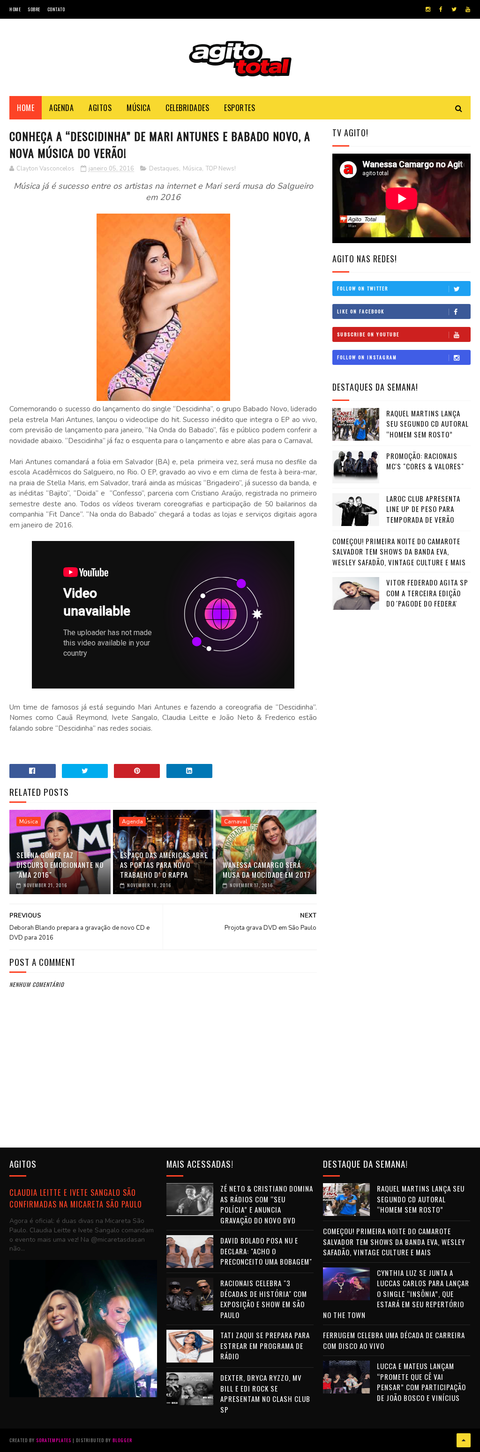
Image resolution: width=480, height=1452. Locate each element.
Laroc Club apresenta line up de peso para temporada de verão (423, 509)
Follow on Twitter (362, 288)
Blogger (122, 1440)
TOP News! (221, 168)
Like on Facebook (360, 311)
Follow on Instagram (367, 357)
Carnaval (236, 821)
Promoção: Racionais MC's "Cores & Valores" (425, 461)
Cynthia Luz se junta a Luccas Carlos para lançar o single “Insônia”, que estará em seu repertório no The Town (396, 1293)
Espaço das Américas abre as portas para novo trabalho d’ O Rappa (164, 865)
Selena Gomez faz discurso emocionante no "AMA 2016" (60, 865)
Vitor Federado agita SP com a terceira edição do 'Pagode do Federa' (427, 592)
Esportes (239, 107)
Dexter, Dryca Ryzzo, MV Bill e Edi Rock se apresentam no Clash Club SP (265, 1393)
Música (138, 107)
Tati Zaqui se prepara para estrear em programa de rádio (265, 1345)
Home (15, 9)
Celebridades (187, 107)
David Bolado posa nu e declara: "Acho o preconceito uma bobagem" (266, 1251)
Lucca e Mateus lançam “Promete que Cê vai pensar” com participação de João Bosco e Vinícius (421, 1382)
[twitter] (454, 9)
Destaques (164, 168)
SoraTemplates (53, 1440)
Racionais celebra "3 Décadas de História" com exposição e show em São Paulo (263, 1299)
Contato (56, 9)
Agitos (100, 107)
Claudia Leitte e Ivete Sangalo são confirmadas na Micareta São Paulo (75, 1198)
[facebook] (441, 9)
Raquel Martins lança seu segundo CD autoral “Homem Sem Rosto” (427, 423)
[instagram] (428, 9)
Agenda (61, 107)
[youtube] (467, 9)
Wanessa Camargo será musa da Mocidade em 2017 (267, 869)
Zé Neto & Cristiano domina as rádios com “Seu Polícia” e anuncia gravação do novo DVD (266, 1204)
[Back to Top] (464, 1440)
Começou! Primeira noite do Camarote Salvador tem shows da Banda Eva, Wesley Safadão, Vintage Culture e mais (399, 551)
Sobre (34, 9)
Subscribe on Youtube (368, 334)
